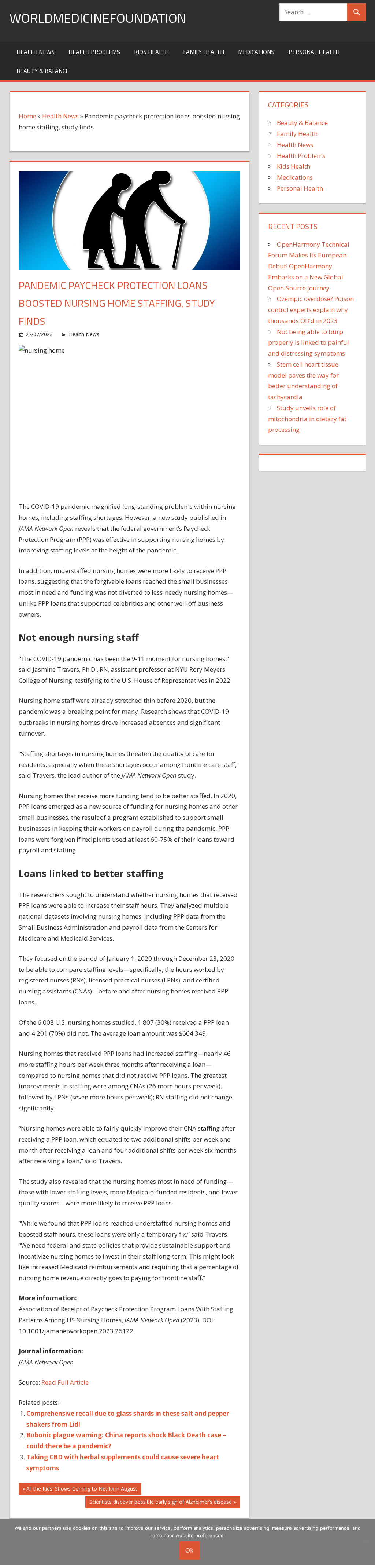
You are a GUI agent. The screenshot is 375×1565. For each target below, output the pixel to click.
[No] (366, 1542)
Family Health (203, 51)
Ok (189, 1550)
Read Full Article (65, 1382)
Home (27, 116)
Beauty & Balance (42, 70)
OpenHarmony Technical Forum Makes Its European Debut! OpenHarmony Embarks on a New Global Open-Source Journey (308, 266)
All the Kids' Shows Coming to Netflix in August (81, 1490)
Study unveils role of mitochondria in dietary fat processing (307, 419)
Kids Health (151, 51)
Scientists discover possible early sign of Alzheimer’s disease (160, 1503)
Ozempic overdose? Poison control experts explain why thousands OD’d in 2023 (311, 309)
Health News (35, 51)
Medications (256, 51)
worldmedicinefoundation (98, 18)
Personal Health (314, 51)
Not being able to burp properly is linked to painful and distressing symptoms (308, 342)
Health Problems (94, 51)
